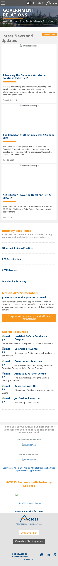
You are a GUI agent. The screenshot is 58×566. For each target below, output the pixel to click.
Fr (34, 3)
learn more (7, 23)
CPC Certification (11, 259)
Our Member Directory (14, 281)
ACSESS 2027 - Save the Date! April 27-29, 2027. (27, 196)
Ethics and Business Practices (17, 248)
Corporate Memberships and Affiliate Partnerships (29, 317)
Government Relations (28, 361)
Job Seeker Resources (27, 398)
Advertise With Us (25, 386)
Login (40, 3)
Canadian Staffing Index (29, 541)
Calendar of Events (25, 348)
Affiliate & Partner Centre (30, 373)
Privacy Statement (19, 556)
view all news (49, 35)
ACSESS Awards (10, 270)
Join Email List (29, 532)
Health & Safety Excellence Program (30, 338)
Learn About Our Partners (29, 511)
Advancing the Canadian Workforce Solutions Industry (24, 76)
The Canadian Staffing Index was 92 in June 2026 (28, 136)
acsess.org (29, 559)
